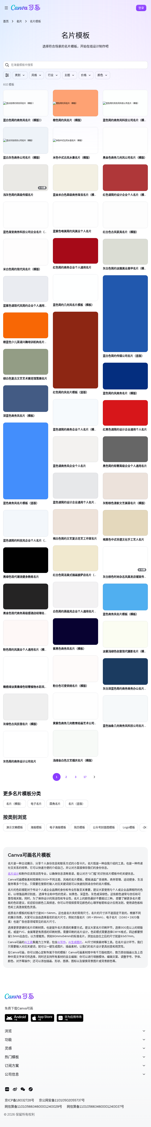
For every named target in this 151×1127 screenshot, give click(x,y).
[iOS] (42, 1021)
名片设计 (13, 873)
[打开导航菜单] (6, 8)
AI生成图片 (75, 942)
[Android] (16, 1021)
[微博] (15, 1089)
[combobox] (78, 65)
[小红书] (7, 1089)
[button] (25, 103)
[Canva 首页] (25, 8)
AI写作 (61, 942)
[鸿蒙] (70, 1021)
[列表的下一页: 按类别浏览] (143, 827)
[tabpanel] (45, 804)
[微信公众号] (23, 1089)
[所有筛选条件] (7, 75)
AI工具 (28, 942)
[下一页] (94, 777)
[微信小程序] (31, 1089)
